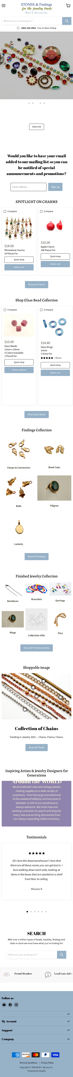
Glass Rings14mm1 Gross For (47, 350)
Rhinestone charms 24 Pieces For (14, 251)
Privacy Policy (47, 1062)
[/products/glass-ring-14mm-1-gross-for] (55, 325)
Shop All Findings (36, 556)
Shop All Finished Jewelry (37, 648)
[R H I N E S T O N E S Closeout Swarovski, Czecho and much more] (36, 65)
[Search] (66, 21)
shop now (36, 126)
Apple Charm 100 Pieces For (48, 248)
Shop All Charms (36, 284)
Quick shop (19, 259)
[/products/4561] (19, 325)
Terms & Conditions (28, 1062)
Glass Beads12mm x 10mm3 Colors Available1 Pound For (13, 351)
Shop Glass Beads (36, 414)
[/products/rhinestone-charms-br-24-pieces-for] (19, 228)
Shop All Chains (36, 747)
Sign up (55, 187)
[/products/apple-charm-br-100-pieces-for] (55, 226)
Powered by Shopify (37, 1070)
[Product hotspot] (33, 687)
